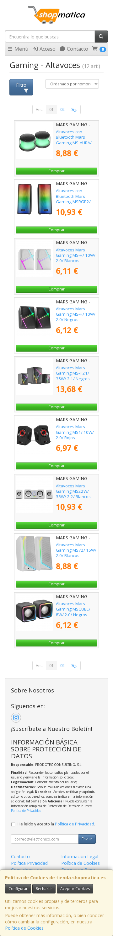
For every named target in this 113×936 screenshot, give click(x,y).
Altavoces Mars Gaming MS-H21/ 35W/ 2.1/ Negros (73, 373)
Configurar (18, 888)
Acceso (47, 48)
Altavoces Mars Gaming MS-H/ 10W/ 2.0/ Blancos (75, 255)
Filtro (21, 85)
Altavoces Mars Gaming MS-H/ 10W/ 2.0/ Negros (75, 314)
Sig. (74, 109)
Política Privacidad (29, 863)
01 (51, 109)
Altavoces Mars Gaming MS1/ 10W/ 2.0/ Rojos (75, 432)
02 (62, 109)
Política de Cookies (24, 928)
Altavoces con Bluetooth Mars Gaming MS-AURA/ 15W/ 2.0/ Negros (74, 140)
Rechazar (44, 888)
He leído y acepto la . (56, 824)
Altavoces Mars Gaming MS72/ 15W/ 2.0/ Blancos (76, 550)
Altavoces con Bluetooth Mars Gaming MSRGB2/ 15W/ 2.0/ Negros (73, 199)
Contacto (77, 48)
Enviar (87, 838)
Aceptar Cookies (75, 888)
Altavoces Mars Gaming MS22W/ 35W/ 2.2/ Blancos (73, 491)
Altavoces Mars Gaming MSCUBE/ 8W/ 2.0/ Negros (73, 609)
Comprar (56, 171)
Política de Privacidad (26, 810)
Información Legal (79, 856)
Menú (20, 48)
